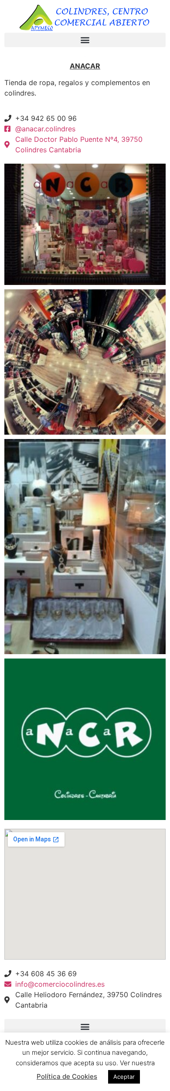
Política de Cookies (67, 1076)
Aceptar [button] (124, 1076)
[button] (85, 40)
